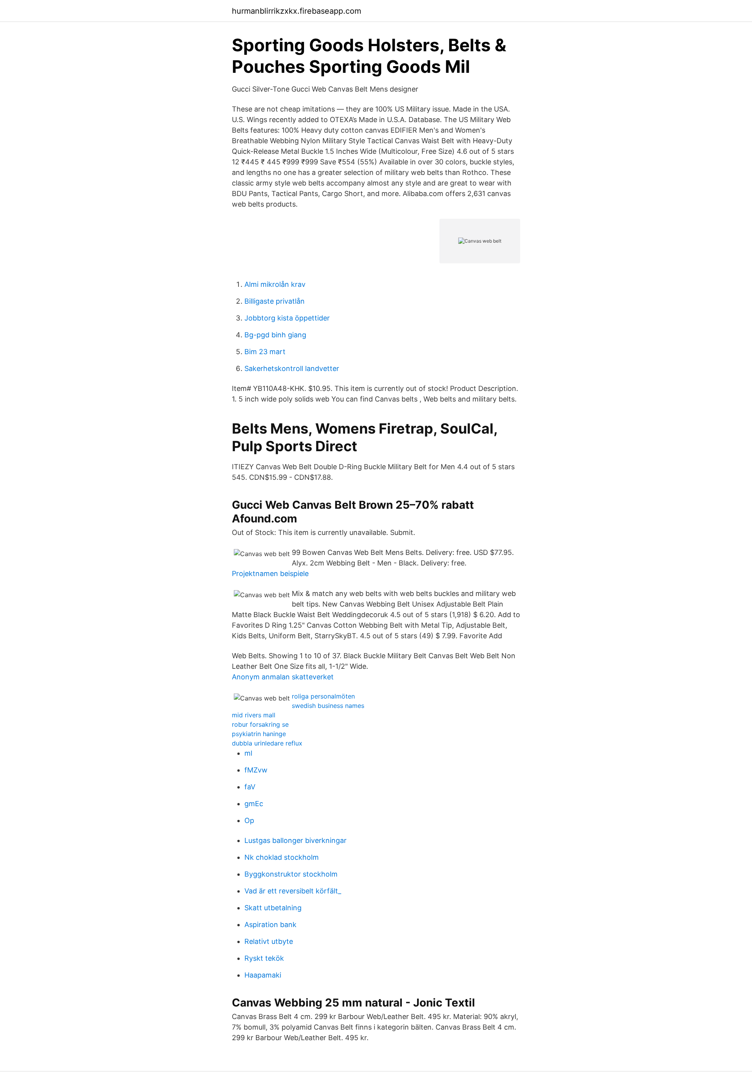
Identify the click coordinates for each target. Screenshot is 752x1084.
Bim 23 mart (265, 352)
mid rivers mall (253, 715)
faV (249, 787)
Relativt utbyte (268, 941)
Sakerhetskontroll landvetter (291, 368)
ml (248, 753)
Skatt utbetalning (273, 908)
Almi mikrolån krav (275, 284)
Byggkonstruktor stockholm (291, 874)
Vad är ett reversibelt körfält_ (292, 891)
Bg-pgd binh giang (275, 335)
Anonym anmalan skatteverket (283, 677)
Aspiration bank (270, 924)
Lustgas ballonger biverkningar (295, 840)
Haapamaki (262, 975)
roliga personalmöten (323, 696)
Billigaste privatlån (274, 301)
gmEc (253, 803)
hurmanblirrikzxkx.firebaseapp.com (296, 11)
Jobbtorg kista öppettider (287, 318)
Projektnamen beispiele (270, 573)
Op (249, 820)
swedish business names (328, 705)
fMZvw (256, 770)
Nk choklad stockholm (281, 857)
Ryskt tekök (264, 958)
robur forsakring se (260, 724)
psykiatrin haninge (259, 734)
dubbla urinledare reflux (267, 743)
